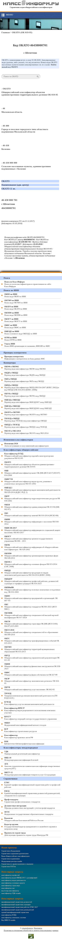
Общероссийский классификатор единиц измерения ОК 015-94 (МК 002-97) (31, 507)
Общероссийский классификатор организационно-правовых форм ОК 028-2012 (31, 555)
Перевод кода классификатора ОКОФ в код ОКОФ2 (25, 367)
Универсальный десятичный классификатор (22, 752)
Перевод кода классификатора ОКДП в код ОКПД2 (24, 374)
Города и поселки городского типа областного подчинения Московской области (24, 130)
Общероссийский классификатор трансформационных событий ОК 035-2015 (31, 640)
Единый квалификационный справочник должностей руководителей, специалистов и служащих (32, 793)
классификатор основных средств (13, 883)
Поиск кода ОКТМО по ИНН (15, 301)
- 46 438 (5, 145)
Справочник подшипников (10, 859)
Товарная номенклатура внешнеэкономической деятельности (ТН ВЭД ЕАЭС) (30, 695)
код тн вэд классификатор (10, 891)
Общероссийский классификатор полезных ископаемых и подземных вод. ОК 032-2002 (32, 589)
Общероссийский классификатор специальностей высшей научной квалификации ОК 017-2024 (31, 615)
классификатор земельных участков (13, 917)
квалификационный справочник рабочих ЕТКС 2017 (19, 907)
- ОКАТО (6, 89)
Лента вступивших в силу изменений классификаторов (26, 444)
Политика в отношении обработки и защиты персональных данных (31, 930)
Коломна (5, 149)
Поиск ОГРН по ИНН (12, 339)
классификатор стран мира (10, 885)
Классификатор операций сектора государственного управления (30, 718)
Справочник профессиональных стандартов (22, 800)
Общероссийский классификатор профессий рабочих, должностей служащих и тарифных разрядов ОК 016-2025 (31, 581)
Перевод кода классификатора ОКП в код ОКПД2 (24, 380)
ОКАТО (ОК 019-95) (22, 32)
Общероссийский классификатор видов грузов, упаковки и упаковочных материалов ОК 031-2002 (28, 481)
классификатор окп (8, 888)
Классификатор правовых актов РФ (18, 736)
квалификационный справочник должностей (16, 902)
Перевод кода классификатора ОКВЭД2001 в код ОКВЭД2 (28, 407)
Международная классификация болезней (21, 759)
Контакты (38, 928)
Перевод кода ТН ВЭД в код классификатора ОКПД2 (25, 419)
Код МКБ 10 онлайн (8, 920)
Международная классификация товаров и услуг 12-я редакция (30, 773)
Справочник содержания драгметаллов (14, 853)
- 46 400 (5, 126)
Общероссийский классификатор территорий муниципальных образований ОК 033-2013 (29, 649)
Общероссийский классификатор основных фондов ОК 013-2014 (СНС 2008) (30, 564)
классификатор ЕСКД (8, 915)
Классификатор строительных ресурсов (20, 730)
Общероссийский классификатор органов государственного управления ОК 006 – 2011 (28, 538)
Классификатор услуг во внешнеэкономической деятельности (29, 703)
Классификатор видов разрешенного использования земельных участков (30, 710)
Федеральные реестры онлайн (11, 861)
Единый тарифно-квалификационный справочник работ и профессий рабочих (32, 784)
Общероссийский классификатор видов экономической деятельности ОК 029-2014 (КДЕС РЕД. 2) (32, 490)
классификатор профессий (10, 875)
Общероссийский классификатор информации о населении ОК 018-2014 (31, 521)
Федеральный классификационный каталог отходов (25, 724)
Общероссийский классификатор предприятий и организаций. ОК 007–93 (31, 598)
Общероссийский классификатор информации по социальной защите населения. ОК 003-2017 (32, 530)
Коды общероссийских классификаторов (15, 856)
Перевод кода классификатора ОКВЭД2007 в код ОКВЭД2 (28, 401)
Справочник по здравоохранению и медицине (17, 864)
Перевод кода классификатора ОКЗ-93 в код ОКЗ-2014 (26, 432)
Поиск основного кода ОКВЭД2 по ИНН (20, 332)
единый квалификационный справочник (15, 912)
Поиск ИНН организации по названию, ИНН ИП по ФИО (27, 345)
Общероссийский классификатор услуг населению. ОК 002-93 (29, 688)
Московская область (11, 112)
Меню (9, 15)
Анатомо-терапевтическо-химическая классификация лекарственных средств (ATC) (32, 766)
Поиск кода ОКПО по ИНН (15, 295)
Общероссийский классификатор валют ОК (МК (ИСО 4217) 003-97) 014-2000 (32, 473)
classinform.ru (27, 928)
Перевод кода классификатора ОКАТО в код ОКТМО (25, 413)
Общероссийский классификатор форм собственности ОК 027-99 (30, 673)
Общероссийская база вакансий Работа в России (23, 819)
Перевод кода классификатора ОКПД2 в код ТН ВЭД (25, 426)
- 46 (3, 108)
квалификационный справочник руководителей (17, 910)
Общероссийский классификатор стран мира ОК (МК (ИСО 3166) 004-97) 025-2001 (31, 623)
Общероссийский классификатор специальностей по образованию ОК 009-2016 (31, 632)
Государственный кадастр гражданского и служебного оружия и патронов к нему (30, 826)
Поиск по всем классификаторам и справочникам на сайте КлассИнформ (27, 284)
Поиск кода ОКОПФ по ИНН (15, 314)
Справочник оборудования (10, 851)
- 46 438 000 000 (9, 163)
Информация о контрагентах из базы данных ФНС (24, 357)
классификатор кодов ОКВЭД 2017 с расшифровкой (19, 878)
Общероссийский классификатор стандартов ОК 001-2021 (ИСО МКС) (30, 606)
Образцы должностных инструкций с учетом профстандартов (29, 807)
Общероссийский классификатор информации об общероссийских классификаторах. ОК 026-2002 (31, 547)
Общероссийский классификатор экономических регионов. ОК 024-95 (31, 681)
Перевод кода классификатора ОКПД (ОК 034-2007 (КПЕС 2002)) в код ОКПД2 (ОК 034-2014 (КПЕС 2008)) (31, 387)
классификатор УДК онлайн (11, 893)
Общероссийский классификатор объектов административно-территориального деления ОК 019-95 (29, 93)
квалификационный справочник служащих (16, 904)
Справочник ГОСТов (8, 866)
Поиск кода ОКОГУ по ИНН (15, 320)
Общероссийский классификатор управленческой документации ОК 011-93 (32, 657)
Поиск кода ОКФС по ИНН (15, 326)
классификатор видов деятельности (13, 880)
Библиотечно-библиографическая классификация (24, 742)
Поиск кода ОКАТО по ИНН (15, 308)
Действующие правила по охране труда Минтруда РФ (26, 834)
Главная (5, 32)
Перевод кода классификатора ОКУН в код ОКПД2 (24, 395)
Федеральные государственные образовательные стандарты (28, 813)
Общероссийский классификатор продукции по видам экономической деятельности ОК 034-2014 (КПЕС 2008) (27, 572)
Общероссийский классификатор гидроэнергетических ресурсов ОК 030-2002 (32, 498)
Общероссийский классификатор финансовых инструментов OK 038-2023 (32, 666)
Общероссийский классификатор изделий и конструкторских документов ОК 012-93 (29, 456)
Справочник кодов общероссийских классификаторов (31, 7)
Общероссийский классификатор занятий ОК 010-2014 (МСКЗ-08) (31, 514)
